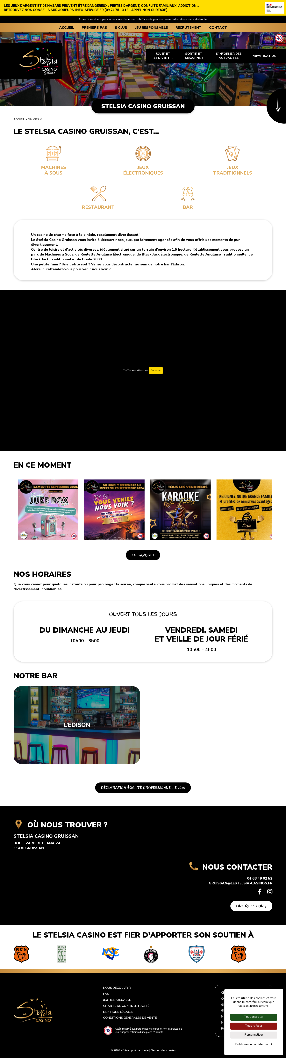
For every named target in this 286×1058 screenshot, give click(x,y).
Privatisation (264, 56)
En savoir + (143, 555)
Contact (218, 27)
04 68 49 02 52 (259, 878)
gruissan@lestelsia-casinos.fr (240, 883)
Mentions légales (118, 1012)
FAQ (106, 994)
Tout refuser (253, 1026)
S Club (121, 27)
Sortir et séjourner (194, 56)
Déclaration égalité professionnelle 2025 (143, 787)
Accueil (66, 27)
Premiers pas (94, 27)
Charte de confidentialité (126, 1006)
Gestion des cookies (163, 1050)
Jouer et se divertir (163, 56)
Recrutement (188, 27)
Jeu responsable (151, 27)
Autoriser (156, 370)
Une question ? (251, 906)
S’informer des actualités (229, 56)
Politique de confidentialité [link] (253, 1044)
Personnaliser (253, 1035)
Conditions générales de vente (130, 1018)
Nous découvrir (117, 988)
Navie (145, 1050)
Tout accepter (253, 1017)
